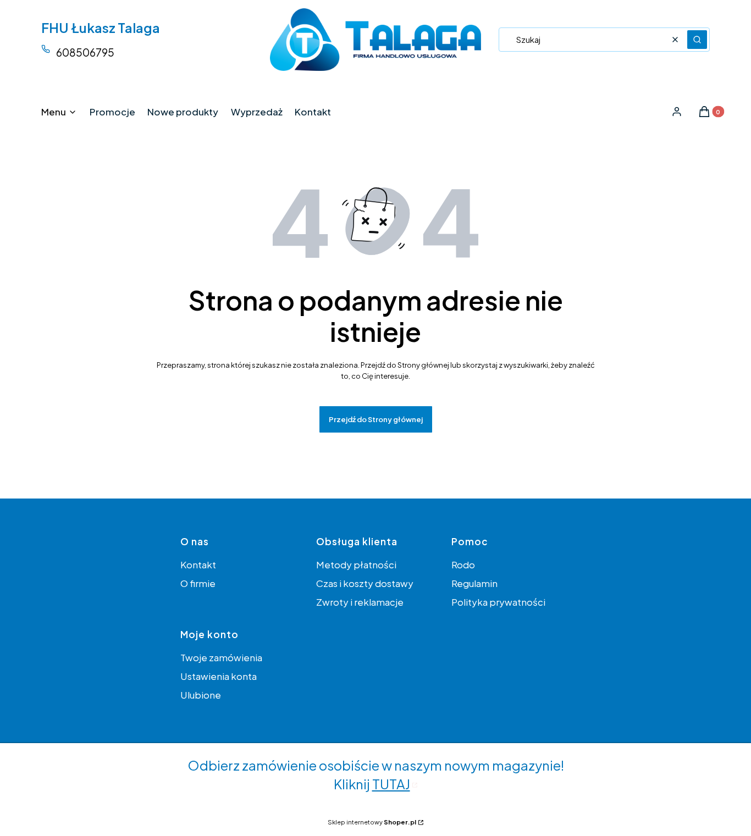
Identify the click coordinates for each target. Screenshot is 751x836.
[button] (697, 39)
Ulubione (200, 695)
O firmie (198, 583)
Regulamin (474, 583)
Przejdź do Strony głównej (376, 419)
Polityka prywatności (498, 602)
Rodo (463, 564)
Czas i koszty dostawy (364, 583)
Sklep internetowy (372, 822)
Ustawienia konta (218, 676)
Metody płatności (356, 564)
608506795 (85, 52)
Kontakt (198, 564)
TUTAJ (391, 784)
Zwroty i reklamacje (360, 602)
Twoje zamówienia (221, 657)
